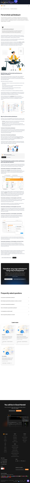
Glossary (5, 447)
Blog (5, 445)
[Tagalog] (7, 477)
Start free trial (8, 157)
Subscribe (27, 469)
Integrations (5, 440)
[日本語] (19, 476)
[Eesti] (11, 476)
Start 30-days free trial (12, 410)
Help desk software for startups (15, 456)
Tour (5, 442)
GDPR (25, 480)
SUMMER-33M (4, 3)
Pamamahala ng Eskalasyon (13, 8)
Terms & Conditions (11, 480)
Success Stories (25, 438)
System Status (15, 438)
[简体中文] (10, 477)
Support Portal (15, 435)
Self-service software (15, 450)
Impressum (24, 441)
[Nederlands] (23, 476)
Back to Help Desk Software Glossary (6, 257)
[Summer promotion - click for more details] (15, 2)
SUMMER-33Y (11, 3)
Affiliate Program (25, 440)
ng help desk (12, 96)
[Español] (10, 476)
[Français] (14, 476)
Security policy (16, 480)
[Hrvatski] (15, 476)
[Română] (1, 477)
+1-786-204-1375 (4, 462)
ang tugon (18, 137)
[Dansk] (5, 476)
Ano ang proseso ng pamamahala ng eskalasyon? (8, 297)
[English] (9, 476)
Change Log (15, 440)
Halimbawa (5, 192)
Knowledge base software (15, 445)
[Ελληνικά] (7, 476)
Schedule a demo (19, 410)
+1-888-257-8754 (4, 461)
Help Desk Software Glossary (6, 8)
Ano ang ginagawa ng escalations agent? (6, 311)
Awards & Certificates (24, 437)
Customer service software (15, 447)
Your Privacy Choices (22, 481)
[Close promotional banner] (29, 0)
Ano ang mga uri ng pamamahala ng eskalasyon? (8, 304)
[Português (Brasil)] (27, 476)
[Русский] (2, 477)
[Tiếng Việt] (9, 477)
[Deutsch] (6, 476)
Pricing (5, 437)
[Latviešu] (22, 476)
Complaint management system (15, 453)
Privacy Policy (21, 480)
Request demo (4, 157)
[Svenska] (6, 477)
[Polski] (26, 476)
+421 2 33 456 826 (4, 459)
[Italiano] (18, 476)
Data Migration (15, 437)
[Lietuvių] (21, 476)
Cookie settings (15, 481)
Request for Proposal (14, 441)
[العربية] (1, 476)
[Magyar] (17, 476)
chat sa (3, 209)
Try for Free (14, 257)
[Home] (1, 8)
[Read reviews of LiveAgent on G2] (2, 468)
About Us (25, 435)
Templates (5, 450)
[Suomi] (13, 476)
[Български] (2, 476)
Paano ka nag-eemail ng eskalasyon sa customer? (8, 314)
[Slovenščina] (5, 477)
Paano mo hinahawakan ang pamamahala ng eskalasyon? (9, 307)
